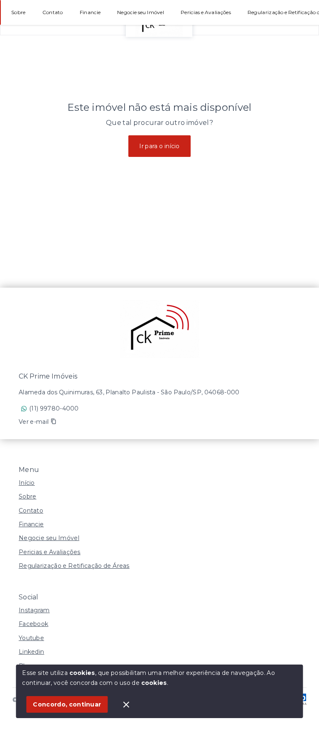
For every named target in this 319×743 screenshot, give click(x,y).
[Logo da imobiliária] (159, 329)
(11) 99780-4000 (54, 408)
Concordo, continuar (67, 704)
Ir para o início (159, 146)
